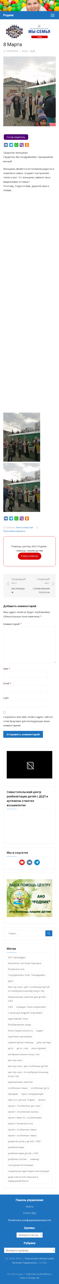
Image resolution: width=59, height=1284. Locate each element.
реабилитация (16, 1147)
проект (42, 1099)
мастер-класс (15, 1060)
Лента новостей (24, 527)
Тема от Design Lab (29, 1277)
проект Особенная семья (22, 1129)
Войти (29, 1206)
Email (7, 683)
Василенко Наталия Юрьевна (24, 963)
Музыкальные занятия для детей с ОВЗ (27, 999)
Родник (8, 15)
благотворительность (20, 1030)
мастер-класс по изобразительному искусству (28, 1074)
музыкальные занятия (20, 1081)
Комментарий (12, 624)
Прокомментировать (14, 531)
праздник (13, 1093)
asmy (25, 50)
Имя (6, 668)
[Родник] (29, 5)
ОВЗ (10, 1006)
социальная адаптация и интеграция (28, 1171)
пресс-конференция (32, 1093)
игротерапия (38, 1048)
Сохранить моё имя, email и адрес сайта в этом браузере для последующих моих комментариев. (28, 721)
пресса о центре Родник (21, 1099)
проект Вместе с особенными (24, 1117)
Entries (29, 1212)
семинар (34, 1159)
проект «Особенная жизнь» (23, 1111)
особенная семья (18, 1088)
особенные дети (40, 1088)
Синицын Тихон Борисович (31, 1006)
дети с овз (22, 1048)
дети (10, 1048)
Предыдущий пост (18, 585)
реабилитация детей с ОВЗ (23, 1153)
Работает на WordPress (38, 1274)
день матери (44, 1042)
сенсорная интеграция (20, 1165)
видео (39, 1030)
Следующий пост (41, 585)
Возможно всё (16, 969)
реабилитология (17, 1159)
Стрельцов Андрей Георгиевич (25, 1012)
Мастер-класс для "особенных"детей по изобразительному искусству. (28, 989)
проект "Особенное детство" (24, 1105)
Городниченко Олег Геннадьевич (26, 975)
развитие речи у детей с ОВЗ (24, 1141)
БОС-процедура (16, 957)
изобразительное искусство (24, 1054)
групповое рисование (20, 1036)
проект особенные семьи (22, 1135)
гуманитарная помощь (20, 1042)
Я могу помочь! (29, 556)
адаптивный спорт (18, 1018)
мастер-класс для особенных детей (28, 1066)
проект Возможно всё (20, 1123)
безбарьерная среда (19, 1024)
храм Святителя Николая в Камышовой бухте (23, 1179)
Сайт (6, 697)
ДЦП (10, 981)
